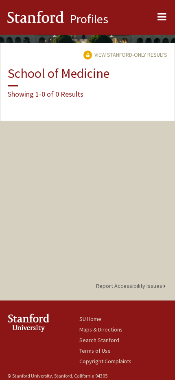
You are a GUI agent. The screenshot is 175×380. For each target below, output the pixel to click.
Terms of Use (95, 350)
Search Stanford (99, 340)
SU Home (90, 319)
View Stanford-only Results (130, 54)
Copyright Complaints (105, 361)
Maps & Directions (100, 329)
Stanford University (43, 323)
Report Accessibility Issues (130, 285)
